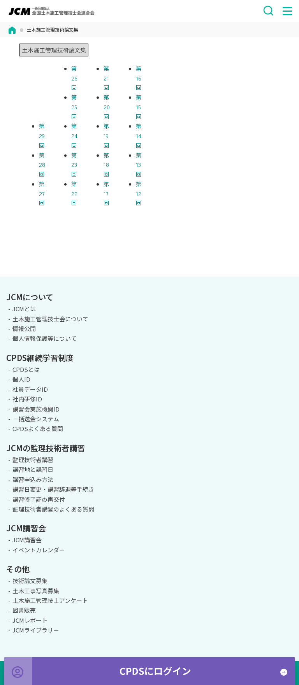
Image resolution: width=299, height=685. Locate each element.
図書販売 (24, 610)
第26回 (74, 78)
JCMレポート (29, 620)
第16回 (139, 78)
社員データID (30, 389)
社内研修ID (27, 399)
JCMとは (24, 309)
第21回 (106, 78)
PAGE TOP (287, 275)
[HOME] (12, 29)
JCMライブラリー (35, 630)
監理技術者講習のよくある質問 (53, 509)
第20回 (107, 107)
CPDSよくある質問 (37, 428)
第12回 (139, 193)
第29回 (42, 135)
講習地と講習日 (32, 469)
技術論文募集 (29, 580)
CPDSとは (26, 369)
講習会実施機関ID (36, 409)
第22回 (74, 193)
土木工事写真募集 (35, 591)
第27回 (42, 193)
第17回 (106, 193)
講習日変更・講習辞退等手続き (53, 489)
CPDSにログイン (149, 671)
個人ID (21, 379)
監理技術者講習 (32, 459)
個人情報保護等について (44, 338)
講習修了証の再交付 (38, 499)
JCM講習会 (27, 540)
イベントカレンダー (38, 550)
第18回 (106, 165)
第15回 (139, 107)
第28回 (42, 165)
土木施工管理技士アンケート (50, 600)
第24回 (74, 135)
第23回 (74, 165)
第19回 (106, 135)
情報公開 (24, 328)
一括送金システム (35, 419)
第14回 (139, 135)
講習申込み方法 (32, 479)
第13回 (139, 165)
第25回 (74, 107)
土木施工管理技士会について (50, 319)
